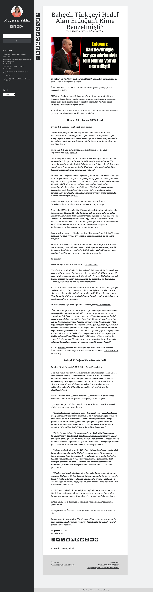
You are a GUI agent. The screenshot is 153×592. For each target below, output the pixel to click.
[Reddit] (37, 43)
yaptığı (73, 519)
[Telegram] (37, 19)
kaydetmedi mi (71, 299)
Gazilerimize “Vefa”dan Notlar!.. (13, 67)
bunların (62, 347)
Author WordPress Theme (86, 590)
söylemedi (90, 264)
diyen (85, 227)
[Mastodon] (37, 34)
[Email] (37, 53)
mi (96, 264)
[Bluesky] (37, 29)
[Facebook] (37, 38)
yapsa (107, 87)
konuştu (73, 152)
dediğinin (64, 253)
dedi (76, 195)
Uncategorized (67, 548)
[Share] (37, 57)
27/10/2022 (77, 31)
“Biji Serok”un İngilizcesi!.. (63, 564)
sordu (88, 127)
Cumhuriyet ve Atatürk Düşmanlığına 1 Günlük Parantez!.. (103, 566)
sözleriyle (91, 215)
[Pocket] (37, 48)
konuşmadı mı (104, 304)
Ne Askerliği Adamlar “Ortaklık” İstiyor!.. (17, 79)
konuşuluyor (109, 496)
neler (73, 407)
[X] (37, 24)
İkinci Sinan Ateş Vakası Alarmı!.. (14, 54)
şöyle (67, 152)
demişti (79, 407)
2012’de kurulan (111, 350)
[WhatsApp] (37, 14)
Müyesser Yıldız (17, 20)
